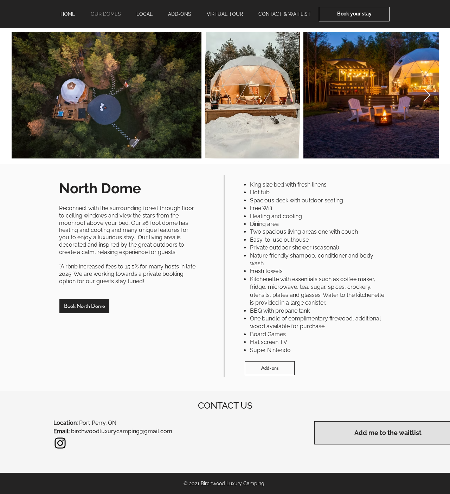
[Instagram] (60, 443)
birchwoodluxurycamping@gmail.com (121, 431)
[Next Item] (427, 95)
